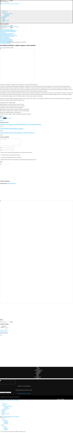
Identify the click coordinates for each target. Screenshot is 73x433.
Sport (3, 21)
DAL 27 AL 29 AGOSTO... (5, 37)
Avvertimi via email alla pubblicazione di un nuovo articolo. (11, 157)
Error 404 (5, 429)
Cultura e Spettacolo (5, 20)
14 (4, 330)
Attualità (3, 12)
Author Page (6, 428)
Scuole (3, 19)
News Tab (6, 422)
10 (0, 330)
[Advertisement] (13, 6)
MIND (63, 399)
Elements (3, 419)
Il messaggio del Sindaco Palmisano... (6, 41)
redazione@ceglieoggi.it (11, 183)
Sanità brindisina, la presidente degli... (6, 40)
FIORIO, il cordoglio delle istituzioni (6, 39)
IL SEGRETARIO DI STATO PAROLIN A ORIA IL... (12, 128)
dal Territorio (6, 15)
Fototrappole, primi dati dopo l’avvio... (6, 34)
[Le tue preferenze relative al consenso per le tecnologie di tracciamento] (2, 431)
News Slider (6, 423)
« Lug (1, 335)
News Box (6, 420)
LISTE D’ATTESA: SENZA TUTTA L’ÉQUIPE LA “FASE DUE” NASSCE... (17, 132)
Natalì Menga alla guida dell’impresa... (6, 29)
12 (2, 330)
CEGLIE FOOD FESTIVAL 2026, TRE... (7, 36)
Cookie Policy (9, 392)
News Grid (6, 421)
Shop (5, 426)
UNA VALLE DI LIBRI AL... (5, 38)
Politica (3, 17)
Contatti (6, 11)
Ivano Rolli (3, 47)
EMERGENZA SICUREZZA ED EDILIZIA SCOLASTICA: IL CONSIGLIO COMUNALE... (21, 124)
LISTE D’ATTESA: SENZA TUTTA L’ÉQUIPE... (9, 35)
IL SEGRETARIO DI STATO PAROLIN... (7, 33)
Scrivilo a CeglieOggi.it (8, 13)
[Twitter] (0, 2)
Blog (3, 424)
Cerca (12, 0)
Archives (5, 427)
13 (3, 330)
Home (3, 10)
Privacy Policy (3, 392)
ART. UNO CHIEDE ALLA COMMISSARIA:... (8, 30)
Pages (3, 425)
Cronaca (3, 18)
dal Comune (6, 14)
